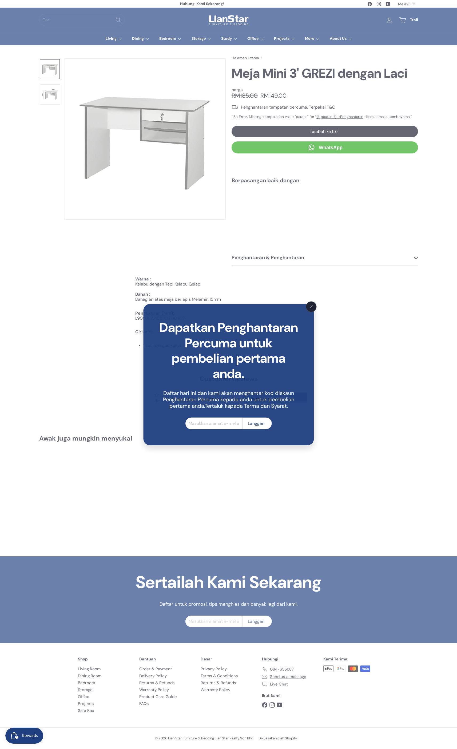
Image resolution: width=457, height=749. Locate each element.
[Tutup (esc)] (311, 306)
